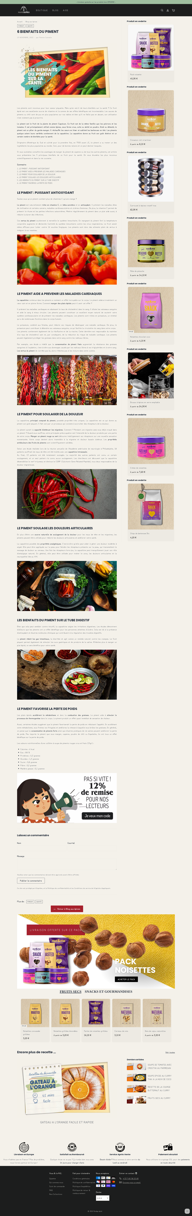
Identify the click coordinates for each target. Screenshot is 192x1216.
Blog (55, 10)
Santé (30, 26)
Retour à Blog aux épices (68, 908)
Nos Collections (55, 1194)
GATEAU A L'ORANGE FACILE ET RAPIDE (67, 1122)
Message (20, 856)
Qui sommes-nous (56, 1182)
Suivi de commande (57, 1186)
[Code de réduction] (67, 822)
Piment (21, 26)
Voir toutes (170, 1052)
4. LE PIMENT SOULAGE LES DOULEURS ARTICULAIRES (39, 177)
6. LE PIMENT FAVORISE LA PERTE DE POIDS (34, 183)
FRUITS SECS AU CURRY (159, 1097)
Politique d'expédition (81, 1186)
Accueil (20, 21)
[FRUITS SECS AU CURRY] (136, 1100)
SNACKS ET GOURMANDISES (108, 991)
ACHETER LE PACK (126, 979)
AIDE (65, 10)
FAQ (51, 1190)
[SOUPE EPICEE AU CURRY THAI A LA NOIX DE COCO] (136, 1077)
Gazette (52, 1178)
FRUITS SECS (70, 991)
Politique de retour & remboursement (81, 1191)
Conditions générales (81, 1178)
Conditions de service (82, 888)
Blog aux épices (31, 21)
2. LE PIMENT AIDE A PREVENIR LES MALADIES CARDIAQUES (41, 171)
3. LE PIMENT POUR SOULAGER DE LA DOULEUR (36, 174)
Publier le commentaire (31, 880)
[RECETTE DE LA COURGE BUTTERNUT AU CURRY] (136, 1088)
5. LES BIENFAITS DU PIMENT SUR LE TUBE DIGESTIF (38, 180)
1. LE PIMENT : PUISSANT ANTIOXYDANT (33, 168)
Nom (19, 842)
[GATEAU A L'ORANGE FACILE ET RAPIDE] (67, 1088)
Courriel (71, 842)
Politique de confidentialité (58, 888)
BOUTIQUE (42, 10)
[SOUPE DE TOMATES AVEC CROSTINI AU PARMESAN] (136, 1066)
